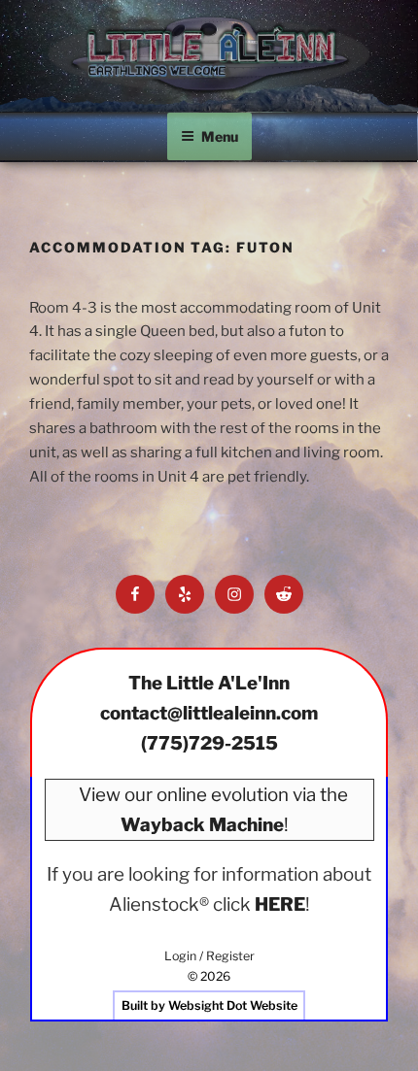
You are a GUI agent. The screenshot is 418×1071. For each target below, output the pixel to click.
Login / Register (209, 956)
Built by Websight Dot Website (209, 1005)
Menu (219, 136)
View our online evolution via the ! (213, 810)
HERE (280, 904)
